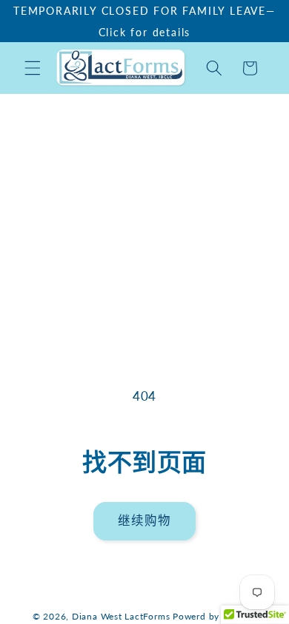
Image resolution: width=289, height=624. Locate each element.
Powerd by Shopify (214, 616)
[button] (32, 68)
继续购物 (144, 520)
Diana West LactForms (121, 616)
